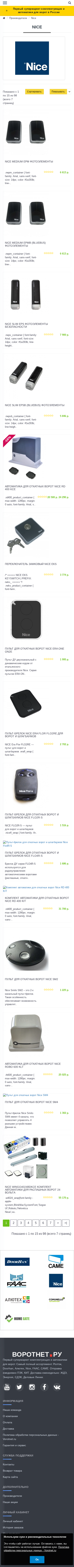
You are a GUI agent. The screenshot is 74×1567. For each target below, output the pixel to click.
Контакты (8, 1464)
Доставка (8, 1428)
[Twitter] (19, 1387)
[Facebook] (44, 1387)
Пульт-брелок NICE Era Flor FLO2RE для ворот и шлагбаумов (34, 735)
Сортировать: (34, 91)
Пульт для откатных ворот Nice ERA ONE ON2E (34, 650)
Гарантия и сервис (14, 1445)
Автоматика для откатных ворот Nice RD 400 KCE (35, 488)
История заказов (13, 1527)
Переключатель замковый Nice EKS (31, 564)
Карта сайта (10, 1476)
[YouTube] (7, 1387)
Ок (37, 1559)
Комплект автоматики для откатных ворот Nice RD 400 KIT (37, 899)
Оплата (7, 1422)
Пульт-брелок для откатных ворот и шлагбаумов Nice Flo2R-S (32, 816)
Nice (33, 18)
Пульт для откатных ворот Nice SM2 (31, 979)
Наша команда (12, 1409)
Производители (18, 18)
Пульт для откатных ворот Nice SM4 (31, 1102)
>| (66, 1223)
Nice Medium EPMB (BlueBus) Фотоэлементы (25, 244)
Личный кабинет (13, 1521)
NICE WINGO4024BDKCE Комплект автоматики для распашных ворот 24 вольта (32, 1190)
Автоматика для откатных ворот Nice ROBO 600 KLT (33, 1065)
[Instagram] (32, 1387)
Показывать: (58, 91)
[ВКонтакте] (57, 1387)
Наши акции (10, 1502)
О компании (10, 1416)
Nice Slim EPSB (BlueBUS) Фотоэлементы (34, 405)
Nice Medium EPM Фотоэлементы (29, 161)
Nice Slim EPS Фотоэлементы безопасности (26, 325)
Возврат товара (12, 1470)
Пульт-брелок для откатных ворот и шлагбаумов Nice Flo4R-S (32, 854)
